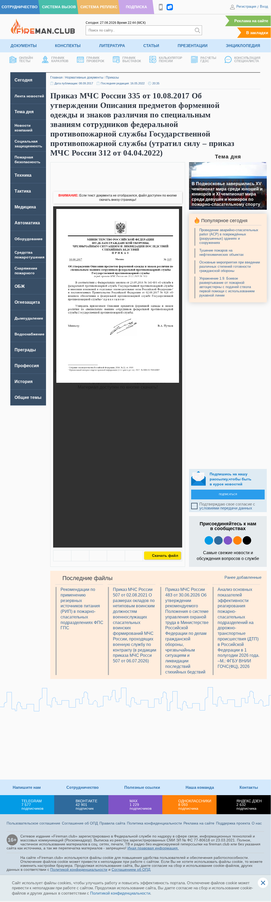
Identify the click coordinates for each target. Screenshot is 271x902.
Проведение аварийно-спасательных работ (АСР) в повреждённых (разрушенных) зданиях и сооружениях (228, 236)
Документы (24, 45)
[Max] (228, 540)
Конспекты (68, 45)
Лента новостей (29, 96)
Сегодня (23, 80)
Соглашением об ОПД (131, 869)
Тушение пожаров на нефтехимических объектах (221, 252)
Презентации (193, 45)
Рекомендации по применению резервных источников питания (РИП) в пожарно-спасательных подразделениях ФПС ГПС (82, 608)
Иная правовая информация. (153, 848)
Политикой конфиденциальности (78, 869)
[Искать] (197, 30)
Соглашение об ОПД (80, 823)
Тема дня (24, 112)
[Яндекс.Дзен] (247, 540)
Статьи (151, 45)
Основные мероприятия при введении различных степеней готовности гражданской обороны (229, 266)
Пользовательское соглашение (33, 823)
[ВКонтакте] (62, 555)
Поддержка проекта (233, 823)
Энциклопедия (243, 45)
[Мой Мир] (134, 555)
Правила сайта (112, 823)
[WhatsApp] (98, 555)
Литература (112, 45)
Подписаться (228, 494)
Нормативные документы (84, 77)
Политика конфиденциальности (154, 823)
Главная (56, 77)
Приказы (112, 77)
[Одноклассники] (80, 555)
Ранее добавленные (242, 577)
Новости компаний (24, 127)
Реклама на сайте (251, 21)
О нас (257, 823)
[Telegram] (116, 555)
